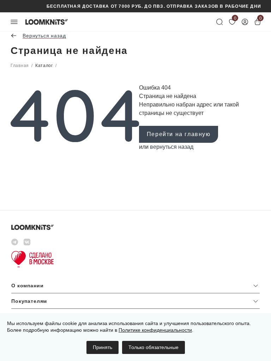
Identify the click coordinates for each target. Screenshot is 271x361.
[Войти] (244, 21)
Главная (20, 65)
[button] (135, 287)
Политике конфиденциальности (155, 330)
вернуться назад (171, 147)
